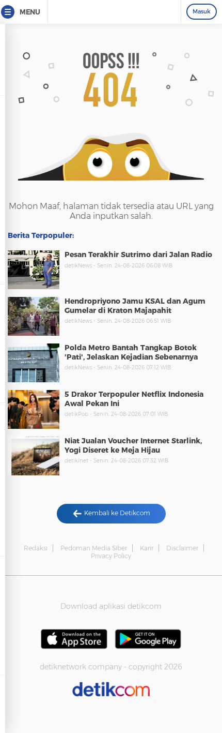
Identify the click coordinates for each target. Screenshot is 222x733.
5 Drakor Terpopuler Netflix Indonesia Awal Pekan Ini (134, 399)
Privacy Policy (111, 556)
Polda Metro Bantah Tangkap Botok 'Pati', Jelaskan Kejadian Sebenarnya (131, 352)
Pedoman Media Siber (93, 548)
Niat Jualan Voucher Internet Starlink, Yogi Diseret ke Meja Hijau (133, 445)
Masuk (202, 11)
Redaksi (35, 548)
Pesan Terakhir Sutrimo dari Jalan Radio (138, 254)
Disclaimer (182, 548)
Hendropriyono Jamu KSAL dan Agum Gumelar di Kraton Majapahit (135, 305)
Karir (146, 548)
